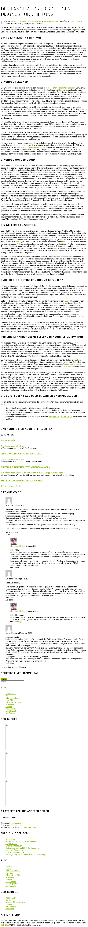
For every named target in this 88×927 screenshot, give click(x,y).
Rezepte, (42, 473)
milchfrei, (34, 473)
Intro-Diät (20, 446)
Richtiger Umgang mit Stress (60, 417)
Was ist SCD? (11, 898)
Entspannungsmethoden (15, 852)
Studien (19, 486)
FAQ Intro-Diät (8, 440)
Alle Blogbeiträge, (19, 21)
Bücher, (19, 473)
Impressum (10, 904)
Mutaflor (65, 242)
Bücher (8, 696)
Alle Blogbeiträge (12, 711)
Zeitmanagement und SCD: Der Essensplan (22, 454)
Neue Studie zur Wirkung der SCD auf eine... (22, 481)
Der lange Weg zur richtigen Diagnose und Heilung (25, 854)
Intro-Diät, (26, 473)
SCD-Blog (5, 925)
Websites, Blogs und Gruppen (17, 850)
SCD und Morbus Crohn (29, 827)
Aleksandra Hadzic (52, 21)
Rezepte (9, 900)
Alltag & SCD (21, 459)
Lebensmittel (69, 364)
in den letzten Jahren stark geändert (60, 88)
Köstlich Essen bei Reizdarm (32, 147)
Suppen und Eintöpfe (54, 473)
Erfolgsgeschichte (34, 21)
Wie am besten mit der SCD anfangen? (21, 841)
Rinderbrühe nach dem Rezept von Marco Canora (25, 467)
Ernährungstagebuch (14, 846)
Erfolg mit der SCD (13, 702)
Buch (67, 301)
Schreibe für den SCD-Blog (16, 902)
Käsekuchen (16, 823)
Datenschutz (11, 907)
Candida (18, 242)
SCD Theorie (11, 709)
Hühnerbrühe (16, 825)
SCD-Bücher (10, 839)
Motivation (10, 704)
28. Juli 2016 (77, 21)
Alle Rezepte (11, 713)
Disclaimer (10, 909)
